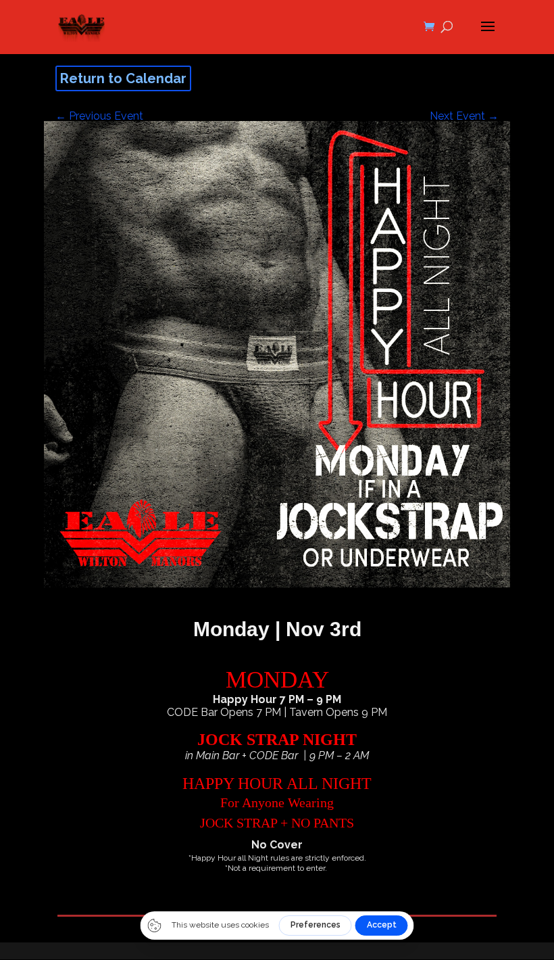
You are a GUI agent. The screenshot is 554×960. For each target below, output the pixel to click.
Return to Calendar (123, 78)
